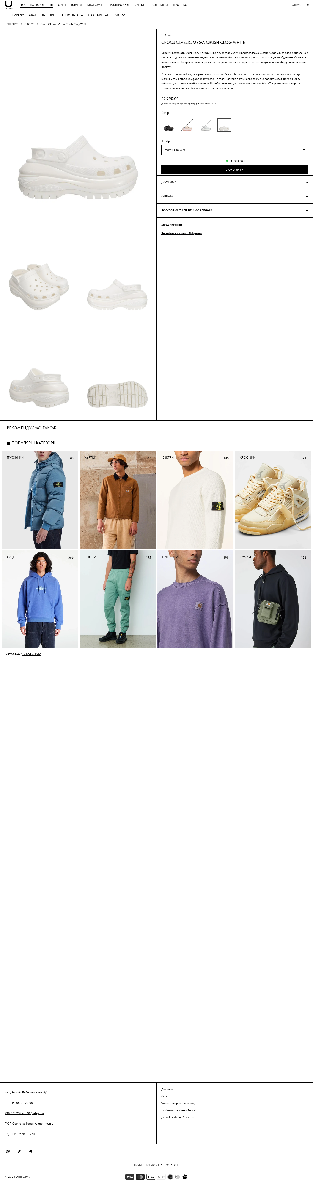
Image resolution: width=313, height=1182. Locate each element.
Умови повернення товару (178, 1103)
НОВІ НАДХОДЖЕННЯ (36, 5)
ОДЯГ (62, 5)
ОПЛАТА (167, 196)
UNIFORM (11, 24)
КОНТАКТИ (160, 5)
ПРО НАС (180, 5)
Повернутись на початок (156, 1165)
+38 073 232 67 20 (18, 1113)
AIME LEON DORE (42, 15)
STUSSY (120, 15)
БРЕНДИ (141, 5)
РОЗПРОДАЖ (120, 5)
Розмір (165, 141)
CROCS (29, 24)
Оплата (166, 1096)
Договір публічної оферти (177, 1117)
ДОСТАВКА (168, 182)
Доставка (166, 103)
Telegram (38, 1113)
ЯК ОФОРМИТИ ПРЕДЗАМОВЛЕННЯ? (186, 210)
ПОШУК (295, 5)
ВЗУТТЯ (76, 5)
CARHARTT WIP (99, 15)
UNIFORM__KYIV (31, 654)
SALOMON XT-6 (71, 15)
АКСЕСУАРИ (96, 5)
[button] (168, 125)
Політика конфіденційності (178, 1110)
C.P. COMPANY (13, 15)
